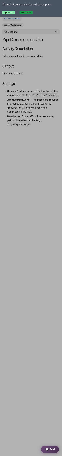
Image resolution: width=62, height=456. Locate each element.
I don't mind (26, 12)
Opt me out (9, 12)
